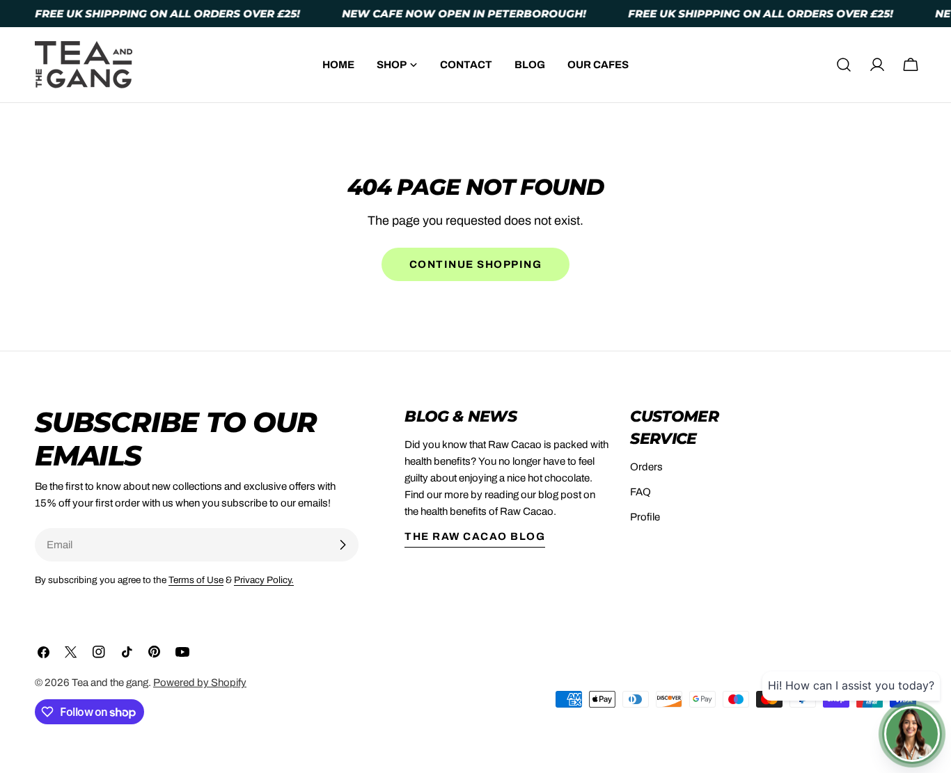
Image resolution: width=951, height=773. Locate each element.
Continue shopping (475, 264)
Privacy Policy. (264, 580)
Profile (645, 517)
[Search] (844, 65)
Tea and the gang (110, 682)
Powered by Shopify (199, 682)
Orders (646, 466)
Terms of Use (195, 580)
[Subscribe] (342, 544)
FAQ (640, 491)
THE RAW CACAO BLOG (474, 536)
